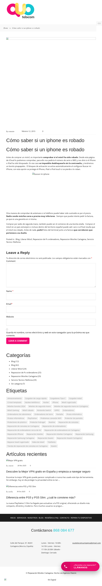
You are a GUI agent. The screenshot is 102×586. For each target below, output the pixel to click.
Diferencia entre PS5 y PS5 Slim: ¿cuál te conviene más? (40, 497)
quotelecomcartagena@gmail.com (86, 543)
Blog (18, 239)
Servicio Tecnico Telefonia (22, 380)
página (92, 157)
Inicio (13, 518)
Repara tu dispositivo (81, 518)
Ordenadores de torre (43, 414)
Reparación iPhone (15, 434)
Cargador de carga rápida (36, 398)
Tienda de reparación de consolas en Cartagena (27, 446)
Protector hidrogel (37, 422)
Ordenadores (68, 410)
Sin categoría (16, 383)
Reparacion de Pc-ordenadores (46, 239)
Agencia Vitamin (69, 573)
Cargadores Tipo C (57, 398)
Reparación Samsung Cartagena (20, 438)
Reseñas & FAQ (51, 518)
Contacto (64, 518)
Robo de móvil (38, 442)
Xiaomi (54, 446)
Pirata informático (74, 414)
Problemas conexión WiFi (51, 418)
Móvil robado (28, 410)
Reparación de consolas (68, 422)
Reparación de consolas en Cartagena (23, 426)
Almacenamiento (14, 398)
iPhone (55, 402)
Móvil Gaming (13, 410)
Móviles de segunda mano (40, 406)
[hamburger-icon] (99, 23)
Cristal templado (14, 402)
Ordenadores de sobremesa (19, 414)
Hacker (46, 402)
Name (9, 291)
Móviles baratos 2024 (16, 406)
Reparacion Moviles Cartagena (73, 239)
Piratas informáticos (15, 418)
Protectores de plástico (16, 422)
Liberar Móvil (26, 239)
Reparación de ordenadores (54, 426)
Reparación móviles (35, 434)
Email (9, 304)
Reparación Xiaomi (45, 438)
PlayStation (32, 418)
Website (10, 316)
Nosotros (32, 518)
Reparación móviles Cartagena (59, 434)
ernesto (11, 131)
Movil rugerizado (69, 402)
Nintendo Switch (44, 410)
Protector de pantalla (73, 418)
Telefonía (51, 442)
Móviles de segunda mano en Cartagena (71, 406)
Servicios (21, 518)
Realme (52, 422)
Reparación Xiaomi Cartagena (69, 438)
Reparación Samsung (84, 434)
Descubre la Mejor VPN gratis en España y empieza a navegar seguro (48, 471)
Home (5, 28)
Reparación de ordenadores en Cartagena (62, 430)
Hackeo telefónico (32, 402)
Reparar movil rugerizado (18, 442)
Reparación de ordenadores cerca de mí (24, 430)
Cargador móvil (75, 398)
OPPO (56, 410)
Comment (11, 261)
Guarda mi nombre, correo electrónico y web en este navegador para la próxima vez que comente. (47, 334)
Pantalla (59, 414)
